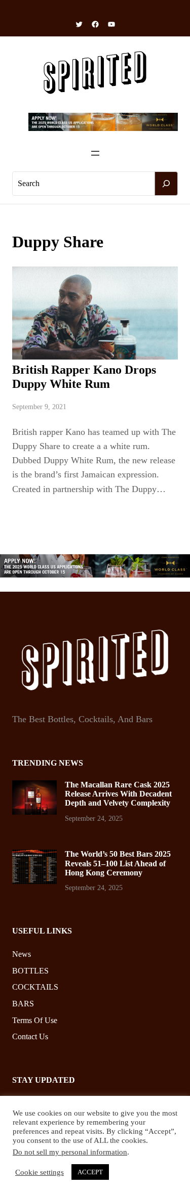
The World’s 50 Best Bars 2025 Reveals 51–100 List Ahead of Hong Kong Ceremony (118, 863)
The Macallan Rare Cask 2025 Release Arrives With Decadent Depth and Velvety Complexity (118, 794)
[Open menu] (95, 153)
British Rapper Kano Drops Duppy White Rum (84, 376)
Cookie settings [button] (39, 1172)
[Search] (166, 183)
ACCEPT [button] (90, 1172)
